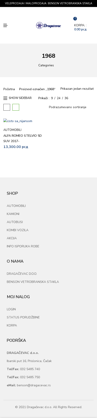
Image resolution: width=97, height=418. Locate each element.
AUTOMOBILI (12, 130)
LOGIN (11, 309)
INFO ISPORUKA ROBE (23, 246)
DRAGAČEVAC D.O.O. (22, 274)
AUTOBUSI (15, 222)
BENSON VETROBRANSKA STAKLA (33, 282)
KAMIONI (13, 214)
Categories (46, 65)
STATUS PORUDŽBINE (23, 317)
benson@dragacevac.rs (29, 385)
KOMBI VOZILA (17, 230)
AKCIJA (12, 238)
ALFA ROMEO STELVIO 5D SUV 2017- (22, 138)
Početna (9, 89)
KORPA (12, 325)
